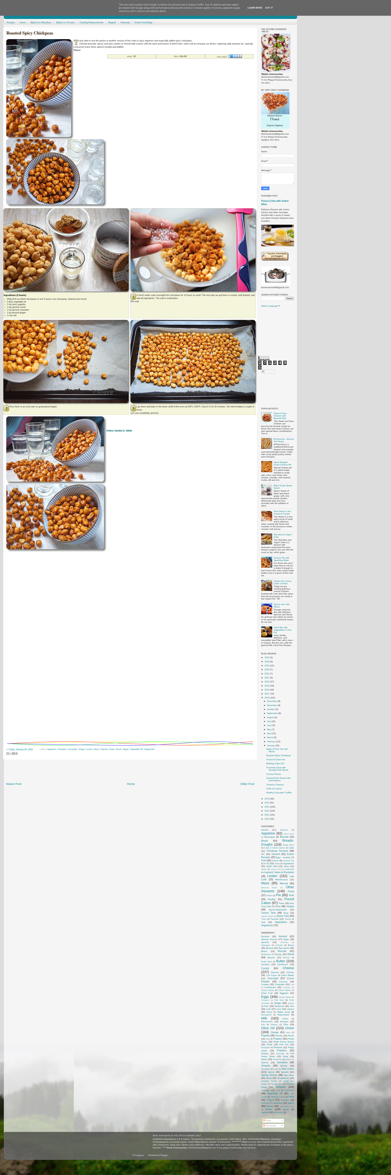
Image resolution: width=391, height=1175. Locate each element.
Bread (264, 840)
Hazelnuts (279, 1006)
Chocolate (272, 978)
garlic (291, 1102)
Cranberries (270, 987)
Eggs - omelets (283, 857)
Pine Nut (284, 1044)
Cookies (265, 984)
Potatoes (282, 1050)
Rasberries (277, 1059)
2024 (267, 665)
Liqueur (290, 1009)
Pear (268, 1039)
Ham (266, 1006)
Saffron (288, 1059)
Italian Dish (272, 866)
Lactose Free (275, 869)
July (269, 721)
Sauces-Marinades (278, 910)
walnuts (265, 1112)
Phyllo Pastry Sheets (283, 1042)
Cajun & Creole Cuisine (274, 848)
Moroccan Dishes (269, 888)
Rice (277, 906)
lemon (269, 1109)
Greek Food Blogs (143, 22)
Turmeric (289, 1090)
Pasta (291, 891)
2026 (267, 657)
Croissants (287, 987)
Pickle (269, 1044)
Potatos (265, 1053)
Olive (285, 1024)
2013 (267, 807)
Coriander (72, 749)
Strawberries (283, 1078)
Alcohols (265, 936)
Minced (284, 883)
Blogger (164, 1155)
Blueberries (266, 954)
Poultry (271, 899)
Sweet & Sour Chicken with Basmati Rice (280, 415)
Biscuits (284, 836)
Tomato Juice (277, 1084)
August (270, 717)
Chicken (290, 972)
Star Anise (289, 1075)
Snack (119, 749)
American (284, 830)
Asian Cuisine (289, 834)
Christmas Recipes (277, 850)
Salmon (265, 1062)
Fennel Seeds (285, 997)
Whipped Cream (278, 1097)
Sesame (265, 1065)
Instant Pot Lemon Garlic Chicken (282, 582)
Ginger (81, 749)
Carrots (265, 968)
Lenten (89, 749)
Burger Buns (288, 845)
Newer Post (13, 784)
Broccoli (286, 958)
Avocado (279, 945)
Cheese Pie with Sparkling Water (281, 559)
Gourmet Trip (288, 861)
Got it (269, 7)
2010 (267, 819)
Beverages (269, 837)
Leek (268, 1009)
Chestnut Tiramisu (275, 785)
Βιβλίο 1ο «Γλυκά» (65, 22)
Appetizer (51, 749)
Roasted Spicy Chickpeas (278, 755)
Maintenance (281, 879)
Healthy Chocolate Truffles (279, 792)
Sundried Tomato (269, 1081)
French (275, 861)
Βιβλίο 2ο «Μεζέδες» (41, 22)
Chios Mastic (287, 975)
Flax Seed (279, 1000)
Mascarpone (266, 1015)
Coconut (283, 982)
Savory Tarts (268, 912)
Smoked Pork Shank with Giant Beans (278, 779)
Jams (286, 866)
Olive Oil (267, 1028)
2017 (267, 694)
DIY (263, 854)
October (271, 709)
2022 (267, 674)
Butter (280, 961)
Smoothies (265, 1069)
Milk (264, 1018)
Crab (292, 984)
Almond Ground (269, 939)
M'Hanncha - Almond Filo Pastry (284, 440)
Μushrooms (278, 1112)
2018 (267, 690)
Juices (264, 869)
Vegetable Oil (136, 749)
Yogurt (270, 1099)
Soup (285, 913)
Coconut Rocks (273, 774)
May (269, 729)
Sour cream (287, 1068)
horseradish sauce (287, 1106)
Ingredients (288, 863)
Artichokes (284, 942)
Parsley (279, 1036)
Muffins (285, 1019)
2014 (267, 803)
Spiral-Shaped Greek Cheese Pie (282, 463)
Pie (278, 895)
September (272, 713)
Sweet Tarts (282, 916)
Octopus (274, 1025)
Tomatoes (280, 1087)
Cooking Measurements (92, 22)
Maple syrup (283, 1012)
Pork (291, 895)
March (270, 737)
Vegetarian (149, 749)
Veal (263, 922)
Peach (291, 1036)
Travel (263, 919)
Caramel (265, 964)
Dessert (276, 854)
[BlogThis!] (7, 753)
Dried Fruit (266, 993)
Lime (278, 1009)
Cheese (288, 968)
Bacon (291, 945)
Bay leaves (284, 948)
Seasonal (125, 22)
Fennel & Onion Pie (275, 759)
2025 (267, 661)
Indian (277, 864)
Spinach (285, 1072)
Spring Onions (269, 1075)
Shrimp (283, 1066)
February (271, 741)
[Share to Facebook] (13, 753)
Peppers (277, 1038)
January (271, 745)
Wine (291, 1096)
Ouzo (288, 1032)
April (269, 733)
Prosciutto (280, 1054)
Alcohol (264, 830)
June (269, 725)
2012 (267, 811)
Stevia (269, 1078)
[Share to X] (10, 753)
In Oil (266, 863)
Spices (271, 1072)
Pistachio (278, 1047)
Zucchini (285, 1100)
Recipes (11, 22)
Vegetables (281, 922)
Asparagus (265, 945)
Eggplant (284, 993)
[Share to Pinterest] (16, 753)
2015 (267, 799)
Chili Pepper (271, 975)
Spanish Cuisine (267, 916)
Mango (269, 1012)
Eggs (265, 997)
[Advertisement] (129, 66)
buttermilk (265, 1103)
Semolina (282, 1062)
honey (270, 1106)
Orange (275, 1032)
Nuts (263, 1025)
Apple (286, 939)
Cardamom (282, 964)
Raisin (264, 1059)
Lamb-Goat (289, 869)
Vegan (126, 749)
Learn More (255, 7)
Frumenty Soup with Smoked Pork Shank (277, 768)
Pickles (269, 896)
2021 (267, 678)
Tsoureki (274, 919)
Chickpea (61, 749)
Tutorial (288, 919)
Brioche (271, 957)
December (272, 701)
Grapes (291, 1003)
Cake (291, 848)
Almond (283, 936)
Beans (264, 951)
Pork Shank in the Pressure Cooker (282, 512)
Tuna (278, 1090)
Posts (268, 1120)
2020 (267, 682)
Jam (292, 1006)
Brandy (278, 954)
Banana (269, 948)
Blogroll (112, 22)
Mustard (284, 1021)
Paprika (104, 749)
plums (286, 1109)
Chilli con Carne (274, 789)
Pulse (111, 749)
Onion (289, 1028)
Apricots (265, 942)
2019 (267, 686)
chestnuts (277, 1103)
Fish (263, 860)
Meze (96, 749)
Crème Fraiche (267, 990)
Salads (290, 906)
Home (23, 22)
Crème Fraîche (284, 990)
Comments (270, 1126)
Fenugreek (265, 1000)
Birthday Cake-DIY (275, 763)
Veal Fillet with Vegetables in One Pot (282, 630)
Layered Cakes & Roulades (279, 872)
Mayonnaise (283, 1015)
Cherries (275, 972)
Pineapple (265, 1047)
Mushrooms (267, 1021)
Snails (276, 1069)
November (272, 705)
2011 (267, 815)
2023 (267, 669)
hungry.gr (139, 1155)
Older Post (247, 784)
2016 (267, 698)
